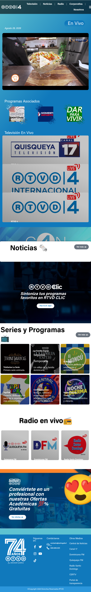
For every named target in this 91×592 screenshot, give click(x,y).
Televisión (32, 4)
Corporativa (75, 4)
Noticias (47, 4)
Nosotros (79, 10)
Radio (61, 4)
